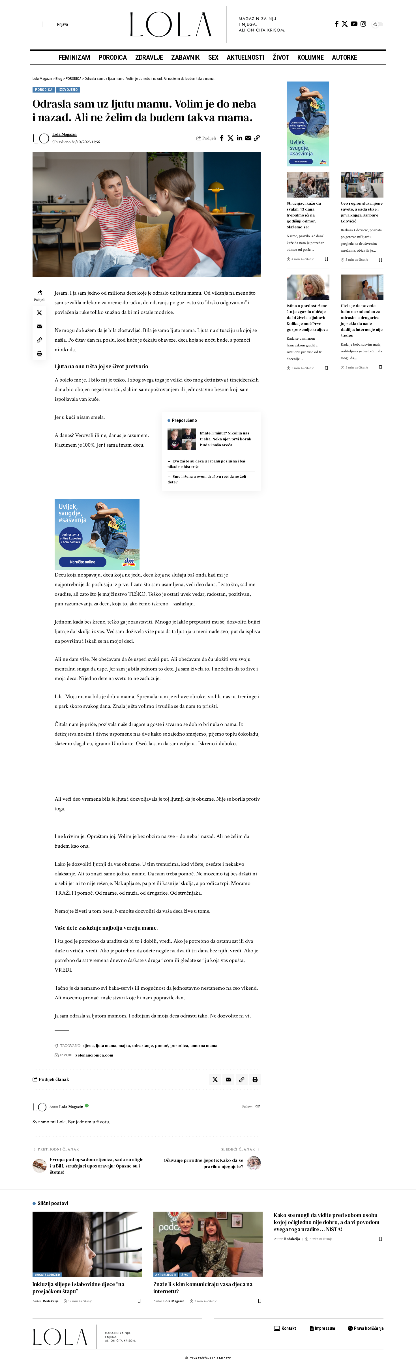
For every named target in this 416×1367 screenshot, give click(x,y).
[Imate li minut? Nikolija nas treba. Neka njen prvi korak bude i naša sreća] (182, 439)
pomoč (161, 1045)
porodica (179, 1045)
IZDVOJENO (68, 89)
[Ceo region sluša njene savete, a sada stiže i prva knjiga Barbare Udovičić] (362, 185)
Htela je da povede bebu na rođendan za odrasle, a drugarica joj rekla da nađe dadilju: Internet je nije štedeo (362, 320)
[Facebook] (336, 24)
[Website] (258, 1106)
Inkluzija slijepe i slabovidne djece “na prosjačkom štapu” (78, 1287)
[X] (344, 24)
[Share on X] (231, 138)
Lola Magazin (64, 134)
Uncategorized (47, 1275)
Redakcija (51, 1301)
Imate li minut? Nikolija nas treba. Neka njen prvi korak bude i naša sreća (225, 439)
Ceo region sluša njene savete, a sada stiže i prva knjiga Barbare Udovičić (362, 212)
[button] (37, 24)
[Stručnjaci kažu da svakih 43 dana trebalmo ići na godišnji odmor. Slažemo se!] (308, 185)
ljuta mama (106, 1045)
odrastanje (142, 1045)
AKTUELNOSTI (165, 1275)
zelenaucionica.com (94, 1055)
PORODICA (44, 89)
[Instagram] (363, 24)
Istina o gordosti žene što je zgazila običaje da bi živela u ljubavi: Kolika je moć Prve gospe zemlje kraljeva (307, 317)
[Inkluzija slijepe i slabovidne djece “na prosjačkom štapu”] (87, 1244)
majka (124, 1045)
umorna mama (203, 1045)
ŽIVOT (185, 1275)
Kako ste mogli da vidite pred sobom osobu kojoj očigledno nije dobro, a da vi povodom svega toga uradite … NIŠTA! (326, 1222)
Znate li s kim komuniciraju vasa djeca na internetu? (202, 1287)
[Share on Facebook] (222, 138)
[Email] (248, 138)
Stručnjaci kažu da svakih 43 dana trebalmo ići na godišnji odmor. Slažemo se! (304, 215)
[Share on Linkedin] (239, 138)
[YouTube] (354, 24)
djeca (88, 1045)
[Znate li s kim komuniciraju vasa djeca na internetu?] (208, 1244)
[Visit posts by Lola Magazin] (41, 138)
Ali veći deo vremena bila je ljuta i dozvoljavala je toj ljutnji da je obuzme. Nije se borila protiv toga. (157, 803)
